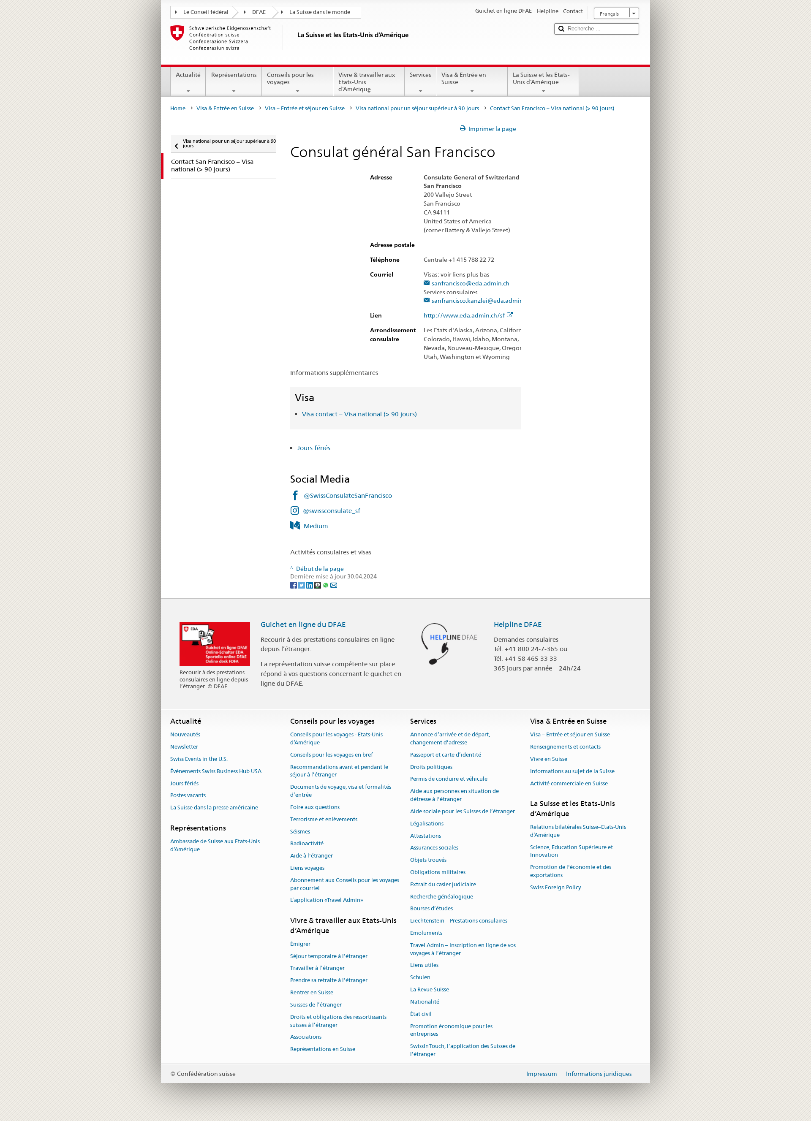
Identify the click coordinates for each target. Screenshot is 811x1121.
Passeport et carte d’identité (445, 755)
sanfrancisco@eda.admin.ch (470, 283)
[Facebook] (294, 584)
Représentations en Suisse (322, 1049)
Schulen (420, 977)
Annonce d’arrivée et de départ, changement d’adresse (450, 739)
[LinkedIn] (310, 584)
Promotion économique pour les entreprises (451, 1030)
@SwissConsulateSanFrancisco (348, 495)
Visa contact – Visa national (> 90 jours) (359, 414)
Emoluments (426, 933)
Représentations (234, 74)
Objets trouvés (428, 860)
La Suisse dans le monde (319, 12)
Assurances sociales (434, 848)
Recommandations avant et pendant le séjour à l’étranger (339, 771)
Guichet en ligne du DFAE (303, 624)
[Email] (333, 584)
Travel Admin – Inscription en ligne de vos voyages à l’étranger (463, 949)
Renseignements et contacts (565, 747)
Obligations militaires (437, 872)
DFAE (259, 12)
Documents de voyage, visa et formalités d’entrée (340, 791)
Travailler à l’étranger (317, 968)
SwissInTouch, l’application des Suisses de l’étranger (462, 1050)
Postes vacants (188, 796)
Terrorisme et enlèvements (323, 819)
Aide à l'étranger (311, 855)
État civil (421, 1014)
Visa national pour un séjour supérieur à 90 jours (417, 108)
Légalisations (427, 823)
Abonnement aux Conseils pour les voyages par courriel (344, 884)
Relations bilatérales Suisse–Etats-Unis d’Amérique (578, 831)
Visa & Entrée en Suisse (463, 78)
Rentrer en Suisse (311, 992)
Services (420, 74)
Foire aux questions (315, 807)
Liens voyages (307, 868)
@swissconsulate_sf (331, 511)
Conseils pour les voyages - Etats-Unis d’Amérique (336, 739)
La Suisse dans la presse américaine (214, 807)
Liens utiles (424, 965)
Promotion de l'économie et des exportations (570, 871)
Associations (305, 1037)
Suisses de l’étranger (316, 1005)
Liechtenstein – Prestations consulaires (458, 920)
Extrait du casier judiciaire (443, 884)
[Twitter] (302, 584)
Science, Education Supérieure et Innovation (571, 851)
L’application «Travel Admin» (326, 900)
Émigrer (300, 944)
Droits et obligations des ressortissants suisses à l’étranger (338, 1021)
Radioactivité (307, 844)
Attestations (425, 836)
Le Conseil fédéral (206, 12)
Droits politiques (431, 767)
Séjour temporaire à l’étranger (328, 956)
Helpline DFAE (518, 624)
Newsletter (184, 747)
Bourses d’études (431, 909)
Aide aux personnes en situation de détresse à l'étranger (454, 795)
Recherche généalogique (441, 896)
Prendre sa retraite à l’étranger (328, 980)
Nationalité (424, 1002)
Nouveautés (185, 735)
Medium (316, 526)
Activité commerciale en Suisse (569, 783)
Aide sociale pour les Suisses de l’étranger (462, 811)
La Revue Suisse (429, 989)
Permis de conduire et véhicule (448, 779)
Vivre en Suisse (548, 759)
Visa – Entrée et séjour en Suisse (305, 108)
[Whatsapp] (326, 584)
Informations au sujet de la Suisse (572, 771)
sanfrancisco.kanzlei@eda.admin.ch (481, 301)
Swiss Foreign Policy (555, 887)
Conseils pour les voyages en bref (331, 755)
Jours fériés (313, 448)
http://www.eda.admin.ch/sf (464, 315)
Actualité (188, 74)
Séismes (300, 831)
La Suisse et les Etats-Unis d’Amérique (541, 78)
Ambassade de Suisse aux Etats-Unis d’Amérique (215, 845)
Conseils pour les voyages (290, 78)
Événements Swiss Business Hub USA (215, 771)
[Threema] (318, 584)
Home (177, 108)
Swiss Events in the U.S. (199, 759)
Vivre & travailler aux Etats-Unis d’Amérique (366, 81)
